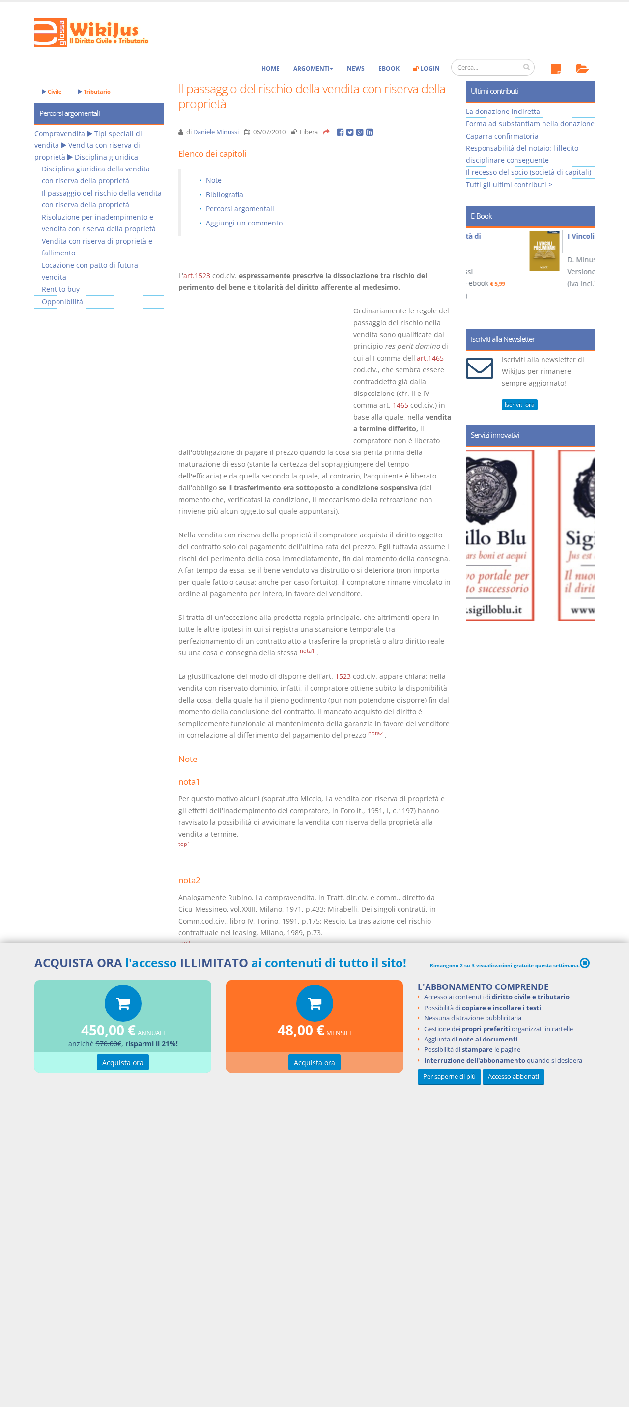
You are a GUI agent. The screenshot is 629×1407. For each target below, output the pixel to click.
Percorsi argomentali (240, 208)
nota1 (307, 650)
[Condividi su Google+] (361, 132)
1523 (343, 676)
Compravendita (59, 133)
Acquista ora (122, 1062)
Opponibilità (62, 301)
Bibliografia (224, 194)
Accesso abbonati (513, 1076)
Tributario (96, 91)
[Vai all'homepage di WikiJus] (99, 31)
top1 (184, 844)
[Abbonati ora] (123, 1006)
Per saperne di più (449, 1076)
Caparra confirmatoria (502, 136)
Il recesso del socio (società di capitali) (528, 172)
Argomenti (311, 68)
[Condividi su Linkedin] (370, 132)
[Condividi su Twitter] (351, 132)
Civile (54, 91)
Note (214, 180)
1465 (400, 405)
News (356, 68)
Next (583, 275)
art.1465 (430, 358)
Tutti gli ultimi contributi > (509, 184)
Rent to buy (61, 289)
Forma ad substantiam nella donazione (530, 123)
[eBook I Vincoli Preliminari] (491, 251)
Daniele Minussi (216, 132)
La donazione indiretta (503, 111)
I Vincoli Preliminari (546, 236)
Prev (476, 275)
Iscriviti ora (520, 404)
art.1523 (196, 275)
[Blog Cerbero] (539, 535)
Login (429, 68)
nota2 (375, 733)
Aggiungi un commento (244, 222)
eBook (389, 68)
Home (270, 68)
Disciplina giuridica (106, 157)
